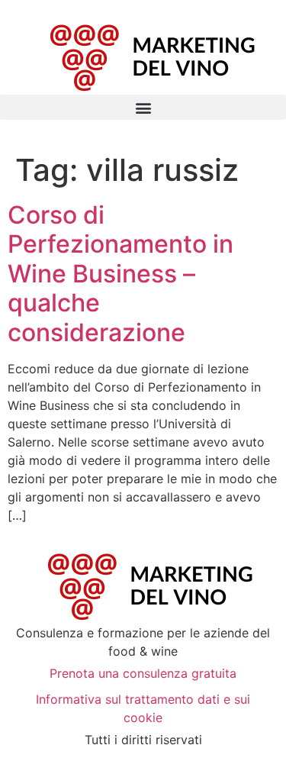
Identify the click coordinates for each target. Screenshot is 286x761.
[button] (143, 107)
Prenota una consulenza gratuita (143, 673)
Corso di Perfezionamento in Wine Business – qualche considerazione (120, 273)
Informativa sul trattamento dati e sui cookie (143, 708)
